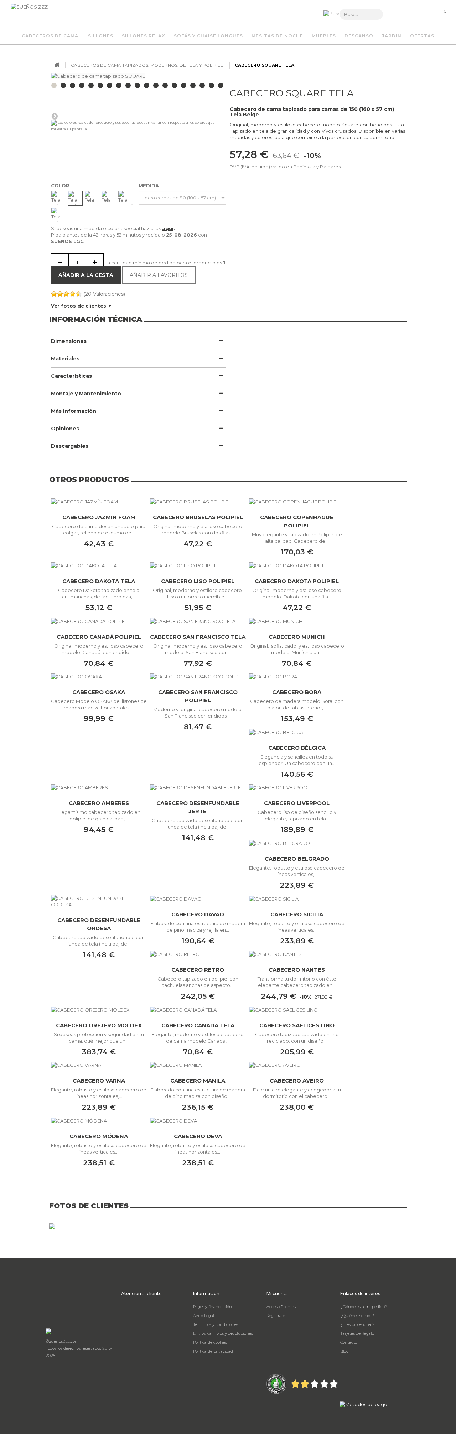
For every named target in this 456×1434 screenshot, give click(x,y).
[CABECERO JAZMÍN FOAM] (98, 501)
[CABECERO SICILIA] (296, 898)
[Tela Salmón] (125, 198)
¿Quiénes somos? (357, 1315)
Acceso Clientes (281, 1306)
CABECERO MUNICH (297, 636)
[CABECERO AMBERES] (98, 787)
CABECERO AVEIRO (297, 1080)
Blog (344, 1351)
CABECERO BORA (296, 692)
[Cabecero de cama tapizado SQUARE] (81, 85)
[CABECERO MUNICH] (296, 620)
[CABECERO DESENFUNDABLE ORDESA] (98, 901)
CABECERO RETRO (197, 969)
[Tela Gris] (58, 198)
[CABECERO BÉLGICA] (296, 731)
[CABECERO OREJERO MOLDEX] (98, 1009)
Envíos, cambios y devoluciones (223, 1333)
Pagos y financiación (212, 1306)
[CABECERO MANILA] (197, 1065)
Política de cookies (210, 1342)
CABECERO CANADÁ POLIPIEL (99, 636)
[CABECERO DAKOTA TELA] (98, 565)
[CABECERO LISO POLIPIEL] (197, 565)
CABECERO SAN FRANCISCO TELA (197, 636)
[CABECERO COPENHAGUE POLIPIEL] (296, 501)
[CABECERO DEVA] (197, 1120)
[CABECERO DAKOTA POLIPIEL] (296, 565)
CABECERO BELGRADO (297, 858)
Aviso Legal (203, 1315)
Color (61, 185)
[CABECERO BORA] (296, 676)
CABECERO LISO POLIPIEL (197, 581)
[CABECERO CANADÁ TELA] (197, 1009)
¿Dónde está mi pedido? (363, 1306)
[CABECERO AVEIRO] (296, 1065)
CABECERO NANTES (297, 969)
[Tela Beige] (75, 198)
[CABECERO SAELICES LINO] (296, 1009)
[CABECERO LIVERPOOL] (296, 787)
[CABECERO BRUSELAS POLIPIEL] (197, 501)
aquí (167, 228)
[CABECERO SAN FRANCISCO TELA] (197, 620)
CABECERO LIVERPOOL (297, 803)
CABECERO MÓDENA (98, 1136)
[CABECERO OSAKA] (98, 676)
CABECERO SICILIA (296, 914)
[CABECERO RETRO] (197, 954)
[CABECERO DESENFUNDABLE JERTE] (197, 787)
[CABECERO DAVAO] (197, 898)
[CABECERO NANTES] (296, 954)
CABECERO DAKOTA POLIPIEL (297, 581)
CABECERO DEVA (198, 1136)
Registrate (275, 1315)
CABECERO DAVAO (197, 914)
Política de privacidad (213, 1351)
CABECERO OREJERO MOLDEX (99, 1025)
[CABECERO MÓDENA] (98, 1120)
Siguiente (54, 116)
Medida (149, 185)
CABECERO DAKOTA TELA (98, 581)
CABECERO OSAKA (98, 692)
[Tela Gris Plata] (58, 215)
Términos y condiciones (215, 1324)
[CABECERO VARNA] (98, 1065)
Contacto (348, 1342)
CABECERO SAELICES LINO (297, 1025)
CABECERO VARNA (99, 1080)
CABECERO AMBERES (99, 803)
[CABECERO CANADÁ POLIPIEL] (98, 620)
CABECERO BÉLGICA (297, 747)
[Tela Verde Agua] (92, 198)
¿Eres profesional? (357, 1324)
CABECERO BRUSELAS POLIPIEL (198, 517)
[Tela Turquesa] (109, 198)
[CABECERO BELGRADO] (296, 842)
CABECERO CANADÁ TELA (197, 1025)
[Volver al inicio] (57, 65)
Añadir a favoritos (159, 275)
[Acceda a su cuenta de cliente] (405, 14)
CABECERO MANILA (197, 1080)
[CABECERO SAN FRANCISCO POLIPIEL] (197, 676)
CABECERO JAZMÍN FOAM (98, 517)
